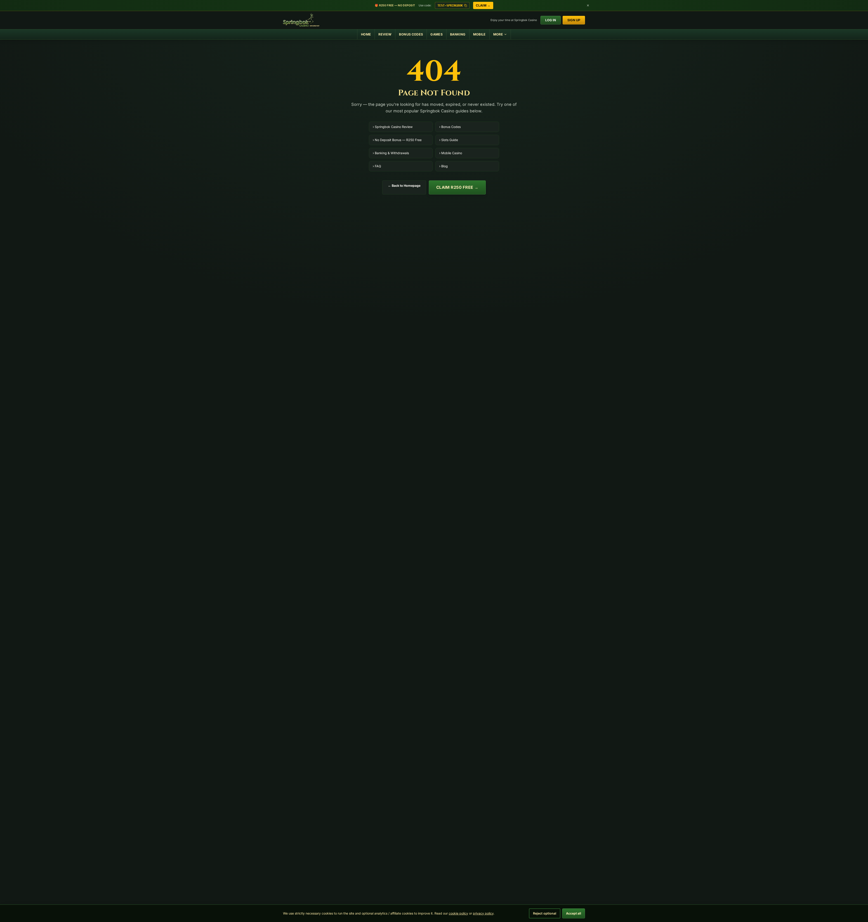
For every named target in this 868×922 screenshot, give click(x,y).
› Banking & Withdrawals (391, 153)
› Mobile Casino (450, 153)
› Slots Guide (448, 140)
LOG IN (550, 20)
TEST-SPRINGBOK (450, 5)
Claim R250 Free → (457, 187)
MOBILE (479, 34)
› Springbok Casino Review (393, 127)
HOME (366, 34)
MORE (498, 34)
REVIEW (385, 34)
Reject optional (544, 913)
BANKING (457, 34)
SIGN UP (573, 20)
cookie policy (458, 913)
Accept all (573, 913)
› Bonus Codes (450, 127)
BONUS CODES (411, 34)
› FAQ (377, 166)
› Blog (443, 166)
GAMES (436, 34)
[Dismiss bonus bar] (587, 5)
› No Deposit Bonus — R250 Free (397, 140)
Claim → (483, 5)
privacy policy (483, 913)
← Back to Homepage (404, 185)
